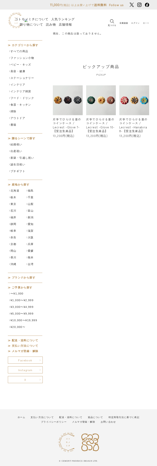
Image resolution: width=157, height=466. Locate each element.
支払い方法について (25, 345)
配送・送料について (25, 340)
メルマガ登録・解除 (25, 351)
